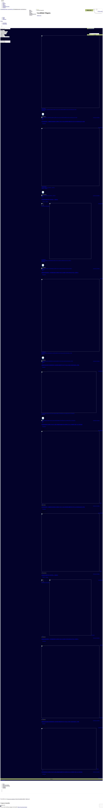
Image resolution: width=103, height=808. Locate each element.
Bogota (46, 188)
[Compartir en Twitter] (100, 118)
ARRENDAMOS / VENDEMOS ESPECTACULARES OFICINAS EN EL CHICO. (56, 260)
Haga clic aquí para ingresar (22, 807)
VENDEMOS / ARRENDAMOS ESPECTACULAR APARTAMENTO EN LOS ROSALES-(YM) (58, 109)
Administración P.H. (6, 6)
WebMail (4, 787)
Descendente (5, 23)
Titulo (4, 18)
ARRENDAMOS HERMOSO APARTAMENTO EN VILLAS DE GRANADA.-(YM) (56, 353)
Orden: (1, 21)
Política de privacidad (6, 785)
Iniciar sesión (100, 11)
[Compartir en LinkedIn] (101, 118)
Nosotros (4, 3)
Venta (4, 4)
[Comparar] (102, 117)
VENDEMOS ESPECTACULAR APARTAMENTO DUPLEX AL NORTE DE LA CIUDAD (57, 413)
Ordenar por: (39, 15)
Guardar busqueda (91, 28)
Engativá (42, 354)
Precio (4, 17)
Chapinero (43, 110)
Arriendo (4, 5)
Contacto (4, 7)
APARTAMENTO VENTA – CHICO (48, 187)
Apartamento (100, 127)
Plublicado (4, 19)
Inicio (4, 2)
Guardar (95, 34)
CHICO (42, 188)
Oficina (101, 278)
